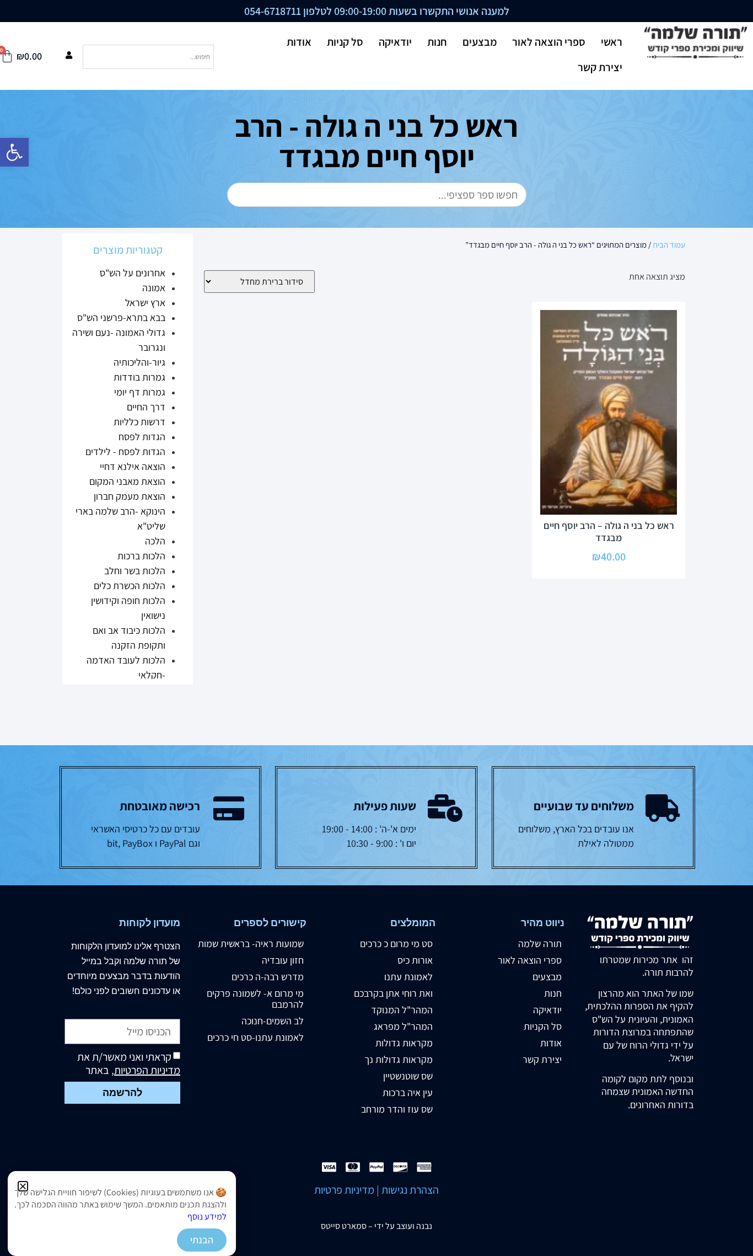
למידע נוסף (207, 1216)
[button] (23, 1186)
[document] (376, 628)
